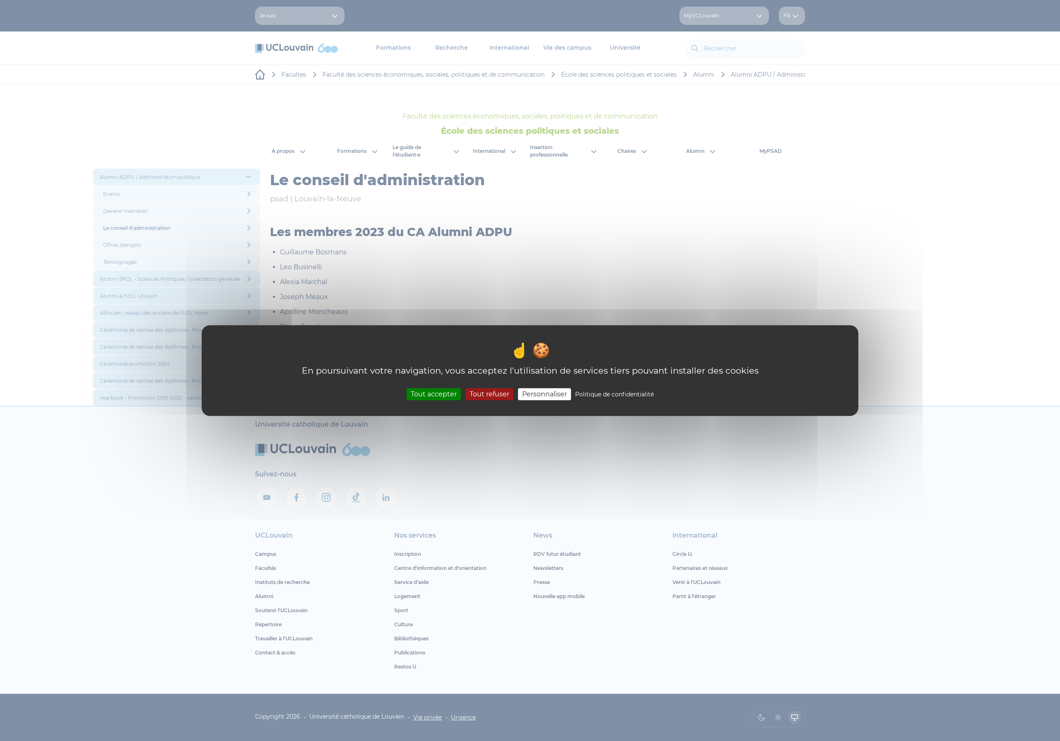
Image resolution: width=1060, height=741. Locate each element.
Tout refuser (489, 394)
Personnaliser (544, 394)
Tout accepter (434, 394)
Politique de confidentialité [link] (614, 394)
